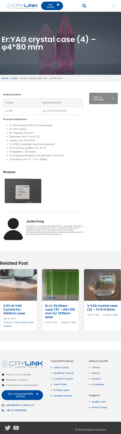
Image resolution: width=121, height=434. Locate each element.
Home (5, 78)
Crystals (23, 322)
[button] (84, 5)
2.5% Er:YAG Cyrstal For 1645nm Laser (14, 309)
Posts (14, 78)
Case (16, 322)
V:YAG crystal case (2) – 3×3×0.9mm (102, 308)
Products (7, 326)
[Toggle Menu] (113, 5)
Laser (30, 322)
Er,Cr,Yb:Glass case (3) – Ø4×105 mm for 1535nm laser (60, 311)
